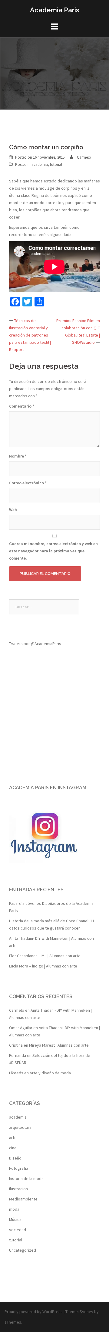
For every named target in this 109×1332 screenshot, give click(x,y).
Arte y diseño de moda (50, 1073)
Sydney (86, 1311)
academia (39, 164)
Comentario (21, 406)
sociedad (17, 1229)
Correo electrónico (28, 483)
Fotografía (18, 1168)
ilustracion (18, 1188)
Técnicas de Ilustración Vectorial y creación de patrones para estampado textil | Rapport (30, 335)
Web (13, 509)
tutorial (56, 164)
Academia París (54, 10)
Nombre (18, 456)
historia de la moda (26, 1178)
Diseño (15, 1158)
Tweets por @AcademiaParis (35, 643)
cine (13, 1147)
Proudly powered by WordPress (34, 1311)
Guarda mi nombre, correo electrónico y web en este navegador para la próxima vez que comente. (53, 551)
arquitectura (20, 1127)
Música (15, 1219)
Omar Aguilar (20, 1027)
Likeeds (16, 1073)
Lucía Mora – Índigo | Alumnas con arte (43, 966)
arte (13, 1137)
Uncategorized (22, 1250)
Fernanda (17, 1055)
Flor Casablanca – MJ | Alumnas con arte (45, 955)
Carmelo (84, 157)
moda (14, 1209)
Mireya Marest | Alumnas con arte (59, 1045)
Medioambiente (23, 1199)
